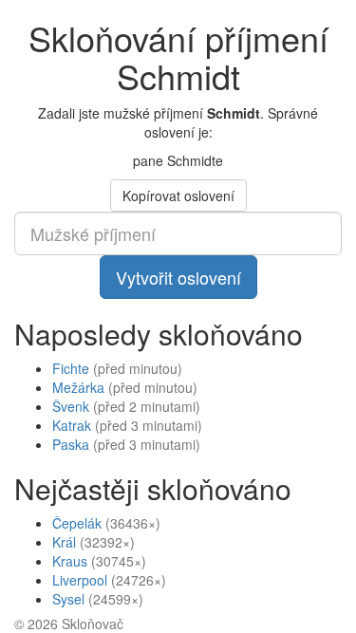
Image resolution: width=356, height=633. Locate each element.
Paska (70, 444)
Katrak (71, 425)
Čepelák (77, 522)
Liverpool (79, 579)
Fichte (70, 368)
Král (64, 541)
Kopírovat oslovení (178, 195)
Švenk (70, 406)
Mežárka (78, 387)
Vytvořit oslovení (178, 277)
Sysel (68, 598)
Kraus (69, 560)
